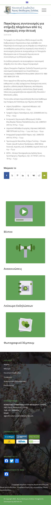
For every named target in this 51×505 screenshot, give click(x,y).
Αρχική (6, 364)
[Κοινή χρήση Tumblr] (28, 175)
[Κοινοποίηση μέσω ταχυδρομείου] (44, 175)
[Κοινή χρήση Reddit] (39, 175)
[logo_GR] (21, 10)
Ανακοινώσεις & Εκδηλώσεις (15, 381)
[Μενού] (44, 10)
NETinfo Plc (18, 502)
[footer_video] (25, 213)
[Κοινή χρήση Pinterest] (17, 175)
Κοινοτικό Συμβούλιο (12, 373)
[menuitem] (44, 10)
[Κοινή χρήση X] (12, 175)
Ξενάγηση (8, 377)
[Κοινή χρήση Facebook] (6, 175)
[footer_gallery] (25, 324)
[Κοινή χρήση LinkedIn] (23, 175)
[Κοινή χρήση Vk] (33, 175)
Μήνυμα (7, 368)
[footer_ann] (25, 250)
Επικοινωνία (9, 385)
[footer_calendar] (25, 287)
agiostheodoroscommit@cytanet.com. (19, 416)
